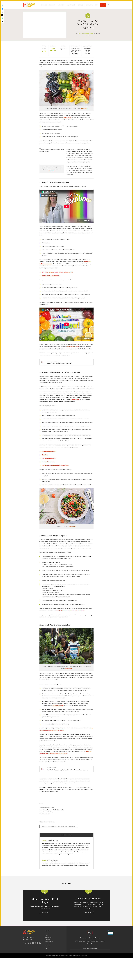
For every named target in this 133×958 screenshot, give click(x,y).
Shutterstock (84, 108)
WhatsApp (2, 18)
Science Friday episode (73, 346)
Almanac (62, 730)
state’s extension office (58, 705)
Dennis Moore (81, 33)
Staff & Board (49, 941)
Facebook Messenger (2, 8)
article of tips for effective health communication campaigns (70, 610)
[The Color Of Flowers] (88, 905)
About (80, 5)
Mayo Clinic (45, 454)
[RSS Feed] (40, 943)
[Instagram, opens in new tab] (24, 943)
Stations (47, 939)
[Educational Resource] (88, 16)
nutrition (87, 53)
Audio (43, 5)
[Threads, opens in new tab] (35, 943)
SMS (2, 15)
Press (46, 948)
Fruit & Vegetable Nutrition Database (51, 275)
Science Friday (29, 4)
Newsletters (48, 937)
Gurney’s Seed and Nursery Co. (51, 730)
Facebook (2, 5)
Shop (96, 5)
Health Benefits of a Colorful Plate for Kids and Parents (55, 465)
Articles (51, 5)
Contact (47, 946)
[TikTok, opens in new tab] (26, 943)
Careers (47, 943)
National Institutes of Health (49, 451)
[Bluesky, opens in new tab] (33, 943)
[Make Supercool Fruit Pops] (44, 905)
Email (2, 21)
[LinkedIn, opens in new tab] (38, 943)
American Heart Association (49, 458)
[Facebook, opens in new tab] (31, 943)
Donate (103, 5)
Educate (60, 5)
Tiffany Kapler (89, 33)
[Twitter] (2, 12)
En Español (90, 5)
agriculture (87, 51)
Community (70, 5)
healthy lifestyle (75, 399)
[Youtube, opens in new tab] (28, 943)
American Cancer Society (48, 461)
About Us (47, 930)
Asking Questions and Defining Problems (75, 53)
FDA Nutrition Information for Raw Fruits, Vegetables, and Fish (57, 272)
